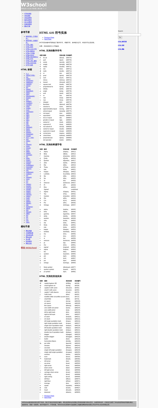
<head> (28, 136)
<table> (28, 201)
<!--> (27, 74)
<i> (27, 143)
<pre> (28, 179)
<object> (29, 169)
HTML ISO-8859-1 (32, 57)
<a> (27, 77)
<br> (27, 99)
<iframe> (29, 144)
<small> (28, 189)
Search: (120, 31)
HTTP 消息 (29, 65)
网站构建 (29, 231)
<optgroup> (30, 172)
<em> (28, 125)
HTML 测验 (121, 49)
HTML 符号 (29, 59)
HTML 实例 (121, 45)
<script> (28, 186)
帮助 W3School (29, 248)
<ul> (27, 220)
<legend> (29, 155)
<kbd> (28, 151)
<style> (28, 196)
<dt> (27, 124)
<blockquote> (30, 96)
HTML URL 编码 (31, 61)
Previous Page (49, 37)
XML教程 (27, 16)
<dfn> (28, 117)
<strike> (28, 193)
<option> (29, 174)
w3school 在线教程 (34, 5)
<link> (28, 158)
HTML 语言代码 (31, 63)
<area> (28, 86)
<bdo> (28, 93)
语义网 (28, 239)
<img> (28, 146)
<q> (27, 181)
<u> (27, 219)
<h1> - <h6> (30, 137)
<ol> (27, 170)
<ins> (28, 150)
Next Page (47, 39)
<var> (28, 222)
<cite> (28, 106)
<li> (27, 156)
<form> (28, 131)
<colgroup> (29, 112)
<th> (27, 210)
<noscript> (29, 167)
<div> (28, 120)
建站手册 (27, 26)
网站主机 (29, 243)
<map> (28, 160)
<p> (27, 175)
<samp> (28, 184)
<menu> (28, 162)
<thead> (28, 212)
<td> (27, 205)
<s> (27, 182)
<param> (29, 177)
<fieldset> (29, 127)
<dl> (27, 122)
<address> (29, 82)
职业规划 (29, 241)
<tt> (27, 217)
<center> (29, 105)
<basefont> (29, 91)
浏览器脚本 (28, 18)
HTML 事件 (29, 47)
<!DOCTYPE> (30, 75)
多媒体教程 (28, 24)
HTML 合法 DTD (31, 49)
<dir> (27, 118)
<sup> (28, 200)
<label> (28, 153)
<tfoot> (28, 208)
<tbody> (28, 203)
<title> (28, 213)
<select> (28, 188)
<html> (28, 141)
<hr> (27, 139)
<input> (28, 148)
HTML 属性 (29, 45)
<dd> (27, 113)
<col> (28, 110)
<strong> (29, 194)
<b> (27, 87)
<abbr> (28, 79)
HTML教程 (27, 13)
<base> (28, 89)
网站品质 (29, 237)
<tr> (27, 215)
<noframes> (30, 165)
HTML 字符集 (30, 53)
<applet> (29, 84)
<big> (28, 94)
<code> (28, 108)
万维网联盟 (29, 233)
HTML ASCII (30, 55)
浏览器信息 (29, 235)
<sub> (28, 198)
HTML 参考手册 (122, 41)
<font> (28, 129)
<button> (29, 101)
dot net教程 (28, 22)
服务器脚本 (28, 20)
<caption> (29, 103)
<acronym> (29, 80)
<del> (28, 115)
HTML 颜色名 (30, 51)
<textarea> (29, 207)
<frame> (28, 132)
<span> (28, 191)
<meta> (28, 163)
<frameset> (29, 134)
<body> (28, 98)
